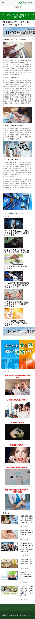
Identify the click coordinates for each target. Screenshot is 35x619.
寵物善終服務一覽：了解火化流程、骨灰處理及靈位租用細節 (26, 562)
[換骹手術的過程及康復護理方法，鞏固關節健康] (17, 509)
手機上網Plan (12, 213)
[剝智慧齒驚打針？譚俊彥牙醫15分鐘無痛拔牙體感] (9, 534)
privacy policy (27, 615)
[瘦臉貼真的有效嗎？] (17, 462)
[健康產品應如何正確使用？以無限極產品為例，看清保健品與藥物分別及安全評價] (9, 519)
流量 (4, 213)
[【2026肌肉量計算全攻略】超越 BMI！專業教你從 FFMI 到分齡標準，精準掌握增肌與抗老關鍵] (9, 546)
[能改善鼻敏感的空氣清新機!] (17, 484)
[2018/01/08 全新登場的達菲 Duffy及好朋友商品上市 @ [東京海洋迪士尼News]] (17, 223)
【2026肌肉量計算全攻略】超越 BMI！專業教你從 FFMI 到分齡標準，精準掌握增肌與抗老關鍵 (26, 547)
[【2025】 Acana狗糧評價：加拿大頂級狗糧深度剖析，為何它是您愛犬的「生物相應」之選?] (9, 590)
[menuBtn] (3, 2)
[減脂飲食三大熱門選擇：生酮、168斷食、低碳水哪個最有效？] (9, 575)
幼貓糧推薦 (17, 7)
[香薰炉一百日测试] (17, 440)
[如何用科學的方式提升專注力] (17, 417)
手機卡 (20, 213)
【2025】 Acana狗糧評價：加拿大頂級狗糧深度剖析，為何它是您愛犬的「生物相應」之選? (26, 591)
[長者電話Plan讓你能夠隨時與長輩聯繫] (17, 395)
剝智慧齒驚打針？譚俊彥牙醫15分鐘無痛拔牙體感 (26, 532)
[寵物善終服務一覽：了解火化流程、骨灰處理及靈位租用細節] (9, 563)
